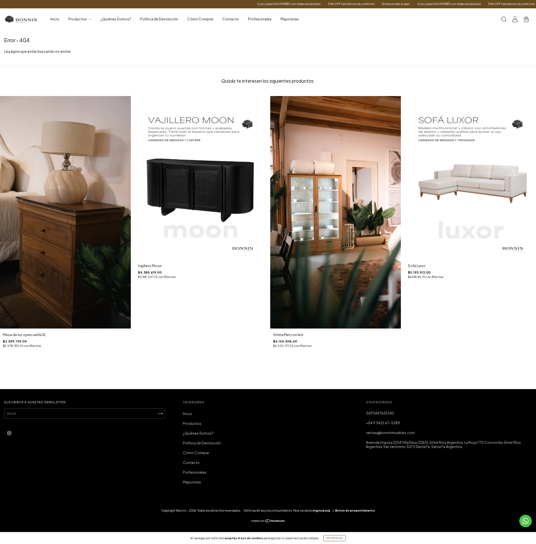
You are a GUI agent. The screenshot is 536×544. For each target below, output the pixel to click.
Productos (77, 19)
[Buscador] (504, 20)
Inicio (54, 19)
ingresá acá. (322, 510)
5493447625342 (380, 413)
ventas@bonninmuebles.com (390, 433)
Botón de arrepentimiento (355, 510)
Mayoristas (290, 19)
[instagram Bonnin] (9, 433)
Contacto (230, 19)
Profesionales (260, 19)
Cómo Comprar (200, 19)
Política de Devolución (159, 19)
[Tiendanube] (268, 521)
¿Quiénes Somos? (115, 19)
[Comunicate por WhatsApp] (525, 521)
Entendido (334, 538)
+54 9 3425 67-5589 (383, 423)
